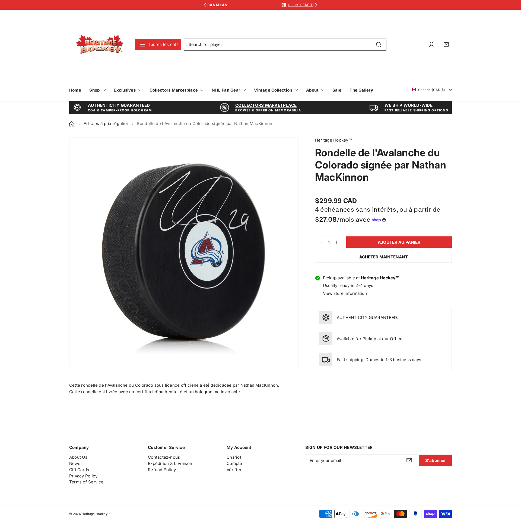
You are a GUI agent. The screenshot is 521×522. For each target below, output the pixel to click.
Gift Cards (79, 469)
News (74, 463)
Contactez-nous (164, 457)
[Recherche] (378, 44)
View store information (345, 293)
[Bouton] (205, 5)
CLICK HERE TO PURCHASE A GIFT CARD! (272, 5)
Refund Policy (162, 469)
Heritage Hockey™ (96, 514)
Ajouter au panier (399, 242)
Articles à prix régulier (106, 123)
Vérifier (234, 469)
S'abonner (435, 460)
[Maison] (72, 123)
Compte (234, 463)
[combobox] (285, 44)
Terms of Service (86, 482)
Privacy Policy (83, 476)
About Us (78, 457)
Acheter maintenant (383, 257)
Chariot (234, 457)
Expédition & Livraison (170, 463)
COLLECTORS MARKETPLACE (266, 105)
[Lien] (99, 44)
